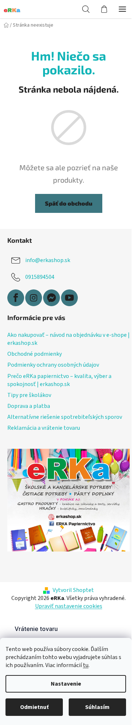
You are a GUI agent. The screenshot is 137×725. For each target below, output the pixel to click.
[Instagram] (33, 297)
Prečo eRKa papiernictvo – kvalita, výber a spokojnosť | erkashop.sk (59, 380)
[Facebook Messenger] (51, 297)
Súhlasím (97, 707)
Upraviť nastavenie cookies (68, 606)
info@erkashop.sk (47, 260)
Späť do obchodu (68, 203)
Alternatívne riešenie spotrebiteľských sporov (64, 417)
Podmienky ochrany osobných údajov (53, 365)
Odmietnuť (34, 707)
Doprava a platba (28, 406)
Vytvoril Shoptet (73, 590)
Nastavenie (66, 684)
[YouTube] (69, 297)
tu (85, 665)
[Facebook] (15, 297)
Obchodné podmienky (34, 354)
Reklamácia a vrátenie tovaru (43, 428)
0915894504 (39, 277)
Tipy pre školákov (29, 395)
